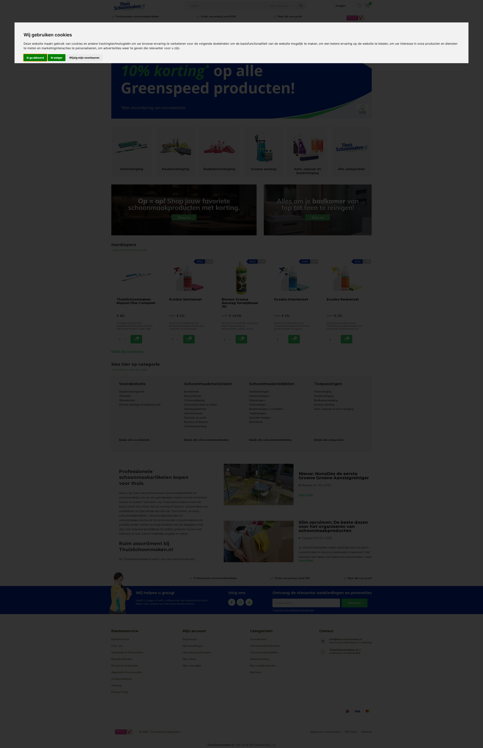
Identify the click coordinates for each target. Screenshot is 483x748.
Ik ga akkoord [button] (35, 57)
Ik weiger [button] (56, 57)
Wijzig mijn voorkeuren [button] (84, 57)
